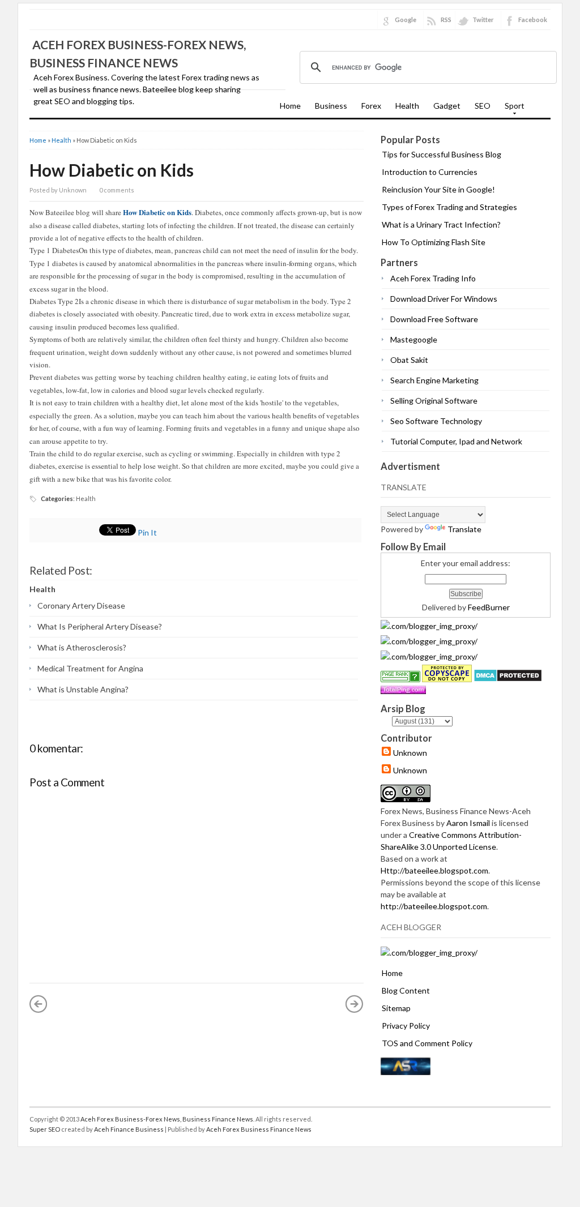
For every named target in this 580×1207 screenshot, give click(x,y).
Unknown (410, 752)
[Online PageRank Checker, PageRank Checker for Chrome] (400, 679)
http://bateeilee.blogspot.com (434, 906)
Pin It (147, 532)
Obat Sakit (409, 360)
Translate (464, 529)
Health (407, 105)
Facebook (532, 19)
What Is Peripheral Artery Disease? (99, 626)
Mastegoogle (413, 339)
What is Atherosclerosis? (81, 647)
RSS (446, 19)
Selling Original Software (433, 400)
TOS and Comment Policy (427, 1043)
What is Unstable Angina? (83, 689)
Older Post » (355, 1004)
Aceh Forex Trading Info (433, 278)
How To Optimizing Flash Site (433, 242)
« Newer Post (38, 1004)
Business (331, 105)
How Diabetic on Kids (111, 170)
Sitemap (396, 1008)
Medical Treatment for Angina (90, 668)
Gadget (446, 105)
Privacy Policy (406, 1025)
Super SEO (44, 1129)
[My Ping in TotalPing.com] (403, 691)
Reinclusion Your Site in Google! (438, 189)
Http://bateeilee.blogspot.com (434, 870)
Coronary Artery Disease (81, 605)
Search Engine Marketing (434, 380)
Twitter (483, 19)
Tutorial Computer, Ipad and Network (456, 441)
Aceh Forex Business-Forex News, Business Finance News (166, 1119)
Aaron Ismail (468, 823)
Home (290, 105)
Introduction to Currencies (429, 172)
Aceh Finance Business (129, 1129)
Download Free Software (434, 319)
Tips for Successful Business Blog (441, 154)
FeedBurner (489, 607)
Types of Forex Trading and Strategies (449, 207)
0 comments (116, 190)
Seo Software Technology (436, 421)
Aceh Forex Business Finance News (259, 1129)
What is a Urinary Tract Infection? (441, 224)
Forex (371, 105)
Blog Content (406, 990)
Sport (511, 109)
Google (405, 19)
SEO (483, 105)
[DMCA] (508, 679)
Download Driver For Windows (443, 298)
